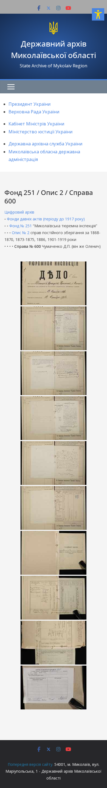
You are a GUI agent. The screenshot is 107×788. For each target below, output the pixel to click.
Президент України (29, 104)
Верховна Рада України (34, 112)
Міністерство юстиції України (40, 132)
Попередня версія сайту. (30, 764)
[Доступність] (98, 14)
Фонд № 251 (20, 225)
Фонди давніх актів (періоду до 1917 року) (46, 219)
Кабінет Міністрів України (36, 124)
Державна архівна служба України (45, 144)
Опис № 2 (20, 232)
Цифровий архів (19, 212)
